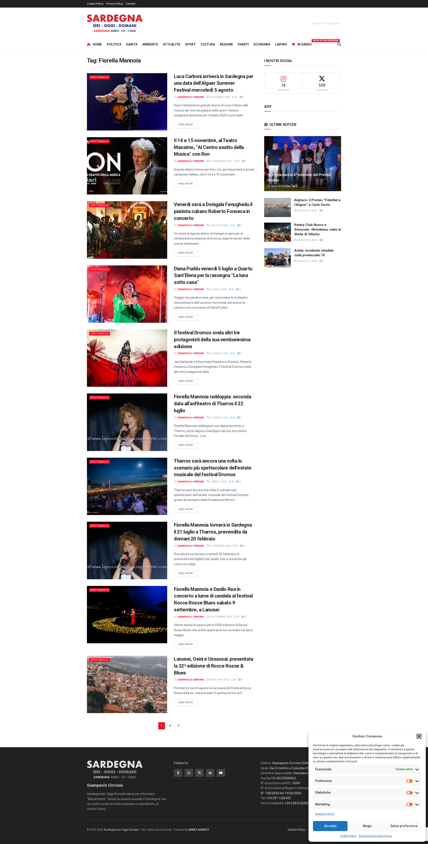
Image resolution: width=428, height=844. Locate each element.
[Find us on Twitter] (199, 773)
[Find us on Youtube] (221, 773)
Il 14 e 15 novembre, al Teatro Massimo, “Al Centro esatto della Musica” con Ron (209, 147)
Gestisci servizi (324, 813)
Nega (367, 826)
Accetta (330, 826)
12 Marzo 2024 (218, 417)
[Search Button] (339, 44)
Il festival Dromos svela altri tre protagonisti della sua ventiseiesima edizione (212, 339)
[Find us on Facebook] (178, 773)
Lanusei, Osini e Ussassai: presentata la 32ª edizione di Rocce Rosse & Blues (213, 666)
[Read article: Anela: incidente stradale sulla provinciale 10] (277, 257)
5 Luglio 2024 (217, 289)
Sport (190, 44)
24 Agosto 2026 (280, 186)
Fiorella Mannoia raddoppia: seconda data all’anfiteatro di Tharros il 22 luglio (212, 403)
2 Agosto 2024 (218, 225)
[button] (419, 736)
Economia (262, 44)
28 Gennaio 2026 (219, 97)
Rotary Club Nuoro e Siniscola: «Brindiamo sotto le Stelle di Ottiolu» (317, 229)
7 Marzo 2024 (217, 481)
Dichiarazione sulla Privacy (375, 836)
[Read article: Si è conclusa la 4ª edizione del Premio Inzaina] (302, 163)
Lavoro (281, 44)
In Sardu (304, 43)
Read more (187, 124)
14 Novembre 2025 (220, 161)
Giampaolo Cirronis (191, 97)
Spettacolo (100, 77)
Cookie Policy (348, 836)
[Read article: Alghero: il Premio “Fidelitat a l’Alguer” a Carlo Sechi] (277, 207)
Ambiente (150, 44)
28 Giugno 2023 (219, 679)
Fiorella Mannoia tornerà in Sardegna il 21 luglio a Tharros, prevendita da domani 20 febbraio (213, 532)
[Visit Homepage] (115, 23)
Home (97, 44)
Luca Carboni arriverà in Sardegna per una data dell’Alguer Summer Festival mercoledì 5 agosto (213, 83)
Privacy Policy (114, 3)
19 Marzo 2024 (218, 353)
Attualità (171, 44)
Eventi (243, 44)
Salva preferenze (404, 826)
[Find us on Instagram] (189, 773)
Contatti (131, 3)
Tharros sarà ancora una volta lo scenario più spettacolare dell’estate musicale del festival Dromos (212, 468)
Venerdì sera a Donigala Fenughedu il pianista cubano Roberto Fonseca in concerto (213, 211)
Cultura (208, 44)
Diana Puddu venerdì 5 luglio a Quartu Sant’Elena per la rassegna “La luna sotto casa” (213, 275)
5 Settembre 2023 (220, 616)
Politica (114, 44)
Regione (226, 44)
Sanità (131, 44)
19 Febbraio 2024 (219, 545)
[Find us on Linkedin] (210, 773)
